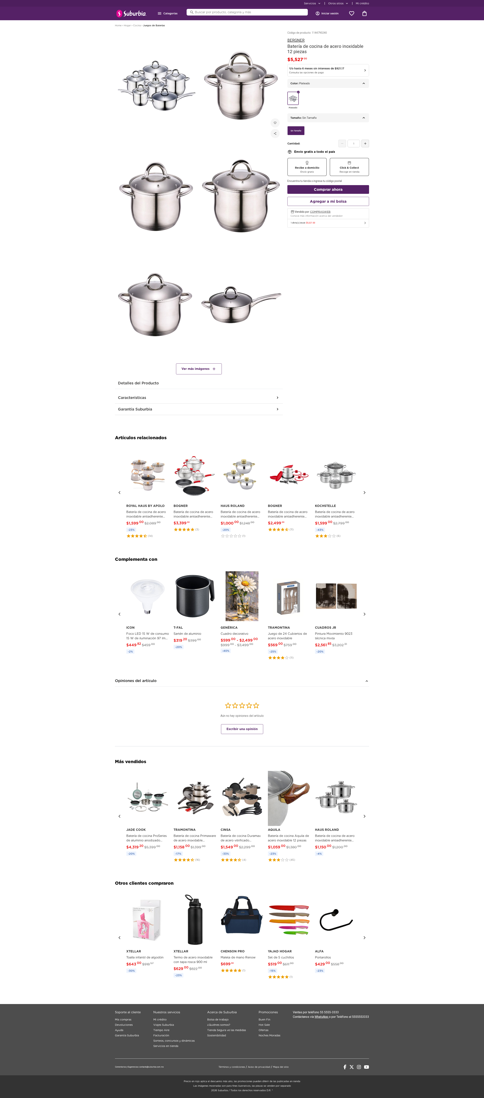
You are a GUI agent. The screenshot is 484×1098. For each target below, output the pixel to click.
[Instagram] (359, 1067)
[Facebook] (345, 1067)
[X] (351, 1067)
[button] (119, 492)
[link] (147, 492)
